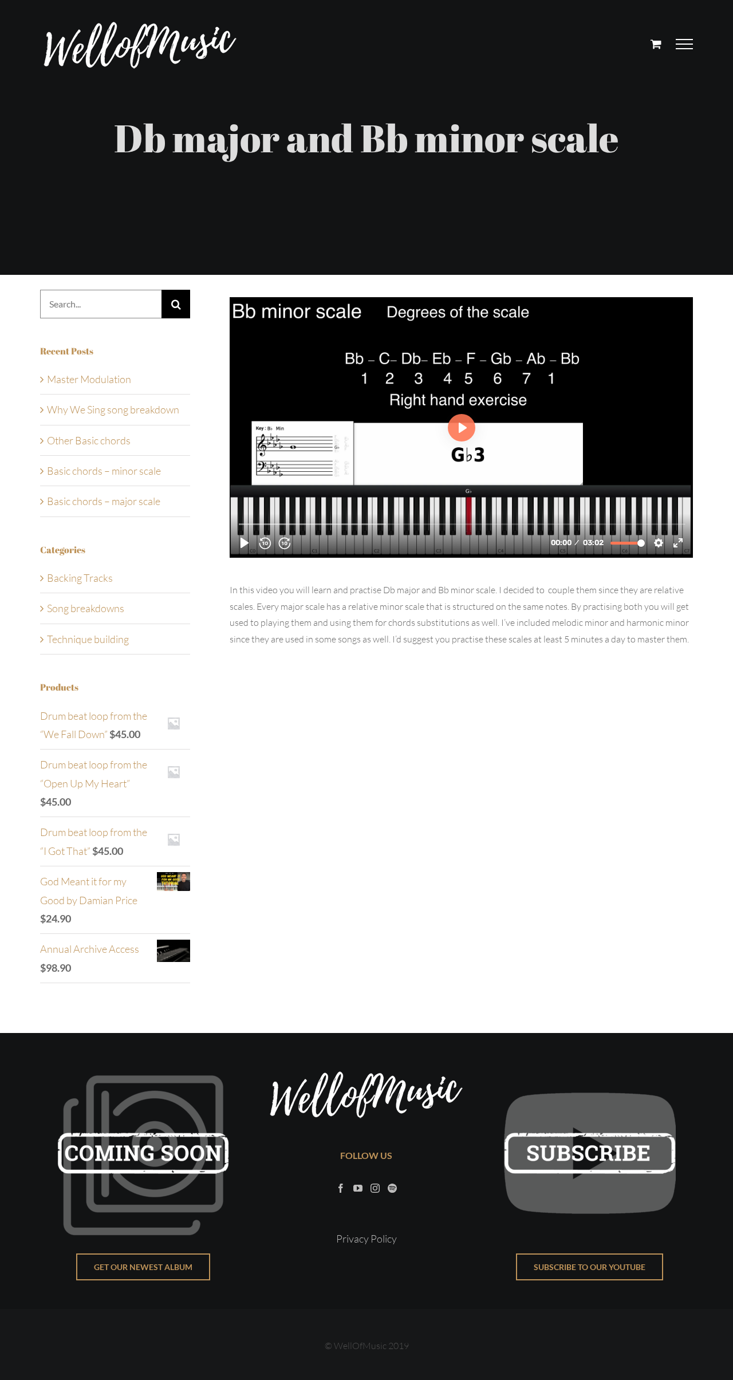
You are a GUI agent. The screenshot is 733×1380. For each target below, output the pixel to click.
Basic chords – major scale (103, 501)
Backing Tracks (80, 577)
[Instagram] (375, 1188)
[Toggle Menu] (684, 44)
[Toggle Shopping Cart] (656, 44)
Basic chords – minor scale (104, 470)
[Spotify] (392, 1188)
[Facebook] (340, 1188)
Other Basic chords (89, 440)
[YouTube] (357, 1188)
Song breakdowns (85, 608)
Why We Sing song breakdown (113, 409)
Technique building (88, 639)
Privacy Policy (366, 1238)
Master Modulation (89, 379)
